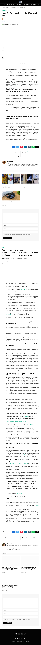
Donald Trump (16, 512)
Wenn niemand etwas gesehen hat (12, 537)
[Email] (3, 57)
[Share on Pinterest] (6, 21)
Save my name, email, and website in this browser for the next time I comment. (17, 234)
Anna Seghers (7, 258)
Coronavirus (22, 289)
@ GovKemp (26, 416)
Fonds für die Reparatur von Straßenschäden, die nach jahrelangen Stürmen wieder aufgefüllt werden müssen (10, 569)
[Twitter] (3, 49)
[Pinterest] (3, 55)
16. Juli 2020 (30, 424)
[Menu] (3, 2)
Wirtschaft (22, 4)
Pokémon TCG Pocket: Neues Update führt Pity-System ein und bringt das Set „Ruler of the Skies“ (10, 186)
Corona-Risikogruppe (31, 464)
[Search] (38, 2)
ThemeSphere (26, 641)
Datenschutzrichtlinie (20, 638)
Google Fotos (10, 102)
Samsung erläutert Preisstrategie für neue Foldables (29, 185)
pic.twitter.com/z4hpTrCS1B (19, 421)
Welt (17, 4)
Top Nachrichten (10, 4)
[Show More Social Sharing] (8, 21)
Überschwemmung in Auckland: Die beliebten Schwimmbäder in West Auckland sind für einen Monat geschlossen (28, 569)
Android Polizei (21, 96)
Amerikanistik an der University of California (19, 463)
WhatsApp (17, 85)
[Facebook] (3, 47)
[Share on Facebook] (2, 21)
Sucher (37, 505)
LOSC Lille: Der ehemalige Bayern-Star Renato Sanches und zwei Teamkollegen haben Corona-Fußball (29, 154)
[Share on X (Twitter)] (4, 21)
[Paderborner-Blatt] (20, 1)
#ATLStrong (10, 421)
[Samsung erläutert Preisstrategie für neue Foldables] (30, 179)
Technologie (29, 4)
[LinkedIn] (3, 52)
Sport (34, 4)
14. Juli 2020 (19, 493)
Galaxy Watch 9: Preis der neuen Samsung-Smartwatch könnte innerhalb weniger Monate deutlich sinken (10, 203)
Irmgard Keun (7, 18)
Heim (4, 4)
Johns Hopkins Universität (20, 454)
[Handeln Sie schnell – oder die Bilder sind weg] (20, 32)
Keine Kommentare (19, 18)
